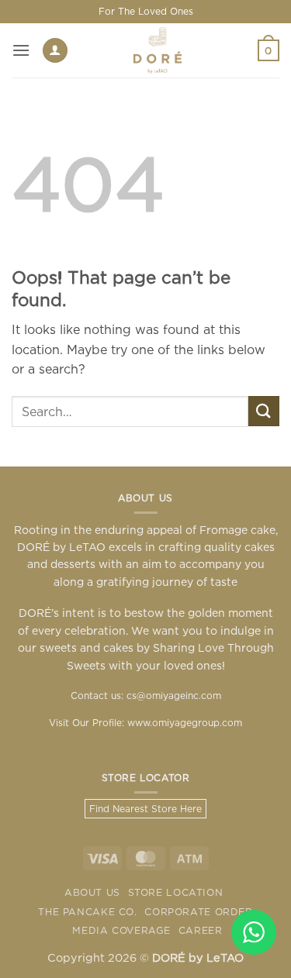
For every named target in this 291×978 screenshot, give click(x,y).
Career (200, 930)
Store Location (175, 892)
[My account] (55, 51)
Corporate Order (198, 912)
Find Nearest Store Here (145, 809)
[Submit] (263, 411)
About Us (92, 892)
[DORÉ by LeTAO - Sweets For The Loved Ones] (157, 50)
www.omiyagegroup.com (184, 723)
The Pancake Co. (87, 912)
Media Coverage (121, 930)
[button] (21, 50)
